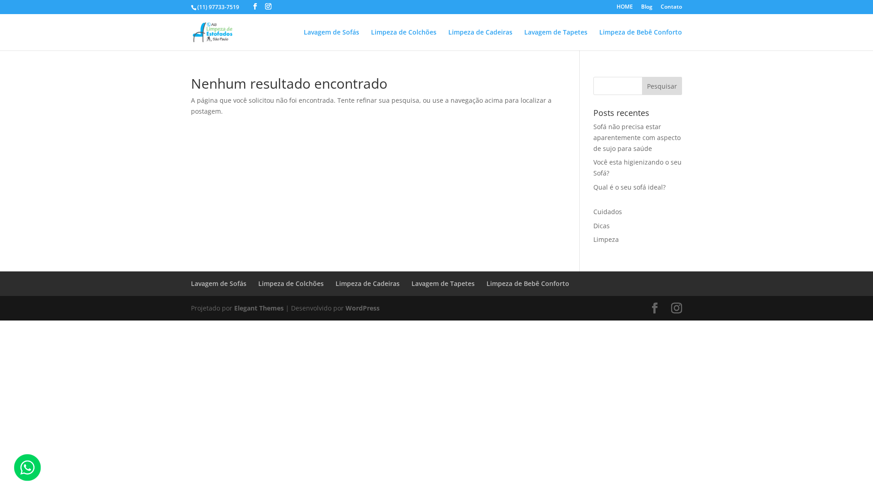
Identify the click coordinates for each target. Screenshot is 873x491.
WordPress (363, 308)
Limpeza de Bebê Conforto (640, 32)
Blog (646, 7)
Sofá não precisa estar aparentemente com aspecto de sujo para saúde (637, 137)
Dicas (601, 225)
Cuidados (607, 211)
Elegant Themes (259, 308)
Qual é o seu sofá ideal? (629, 187)
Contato (671, 7)
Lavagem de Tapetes (555, 32)
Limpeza (606, 239)
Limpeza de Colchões (403, 32)
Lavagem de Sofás (331, 32)
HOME (625, 7)
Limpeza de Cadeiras (480, 32)
